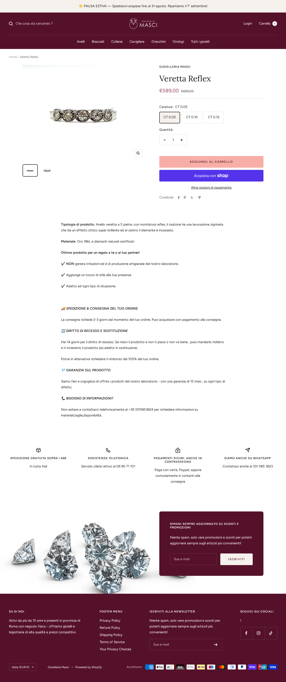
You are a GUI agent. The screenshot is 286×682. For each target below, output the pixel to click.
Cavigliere (137, 42)
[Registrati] (216, 644)
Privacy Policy (110, 621)
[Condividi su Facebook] (179, 197)
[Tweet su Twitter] (192, 197)
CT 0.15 (213, 117)
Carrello (267, 23)
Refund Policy (110, 628)
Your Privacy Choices (115, 649)
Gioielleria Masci (175, 66)
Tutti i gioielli (200, 42)
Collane (116, 42)
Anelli (81, 42)
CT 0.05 (170, 117)
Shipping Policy (111, 635)
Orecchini (158, 42)
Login (248, 23)
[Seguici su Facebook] (246, 633)
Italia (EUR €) (20, 667)
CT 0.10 (192, 117)
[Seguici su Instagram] (258, 633)
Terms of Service (112, 642)
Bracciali (98, 42)
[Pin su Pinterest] (185, 197)
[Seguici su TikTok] (271, 633)
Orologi (178, 42)
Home (13, 57)
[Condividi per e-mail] (199, 197)
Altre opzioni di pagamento (211, 188)
